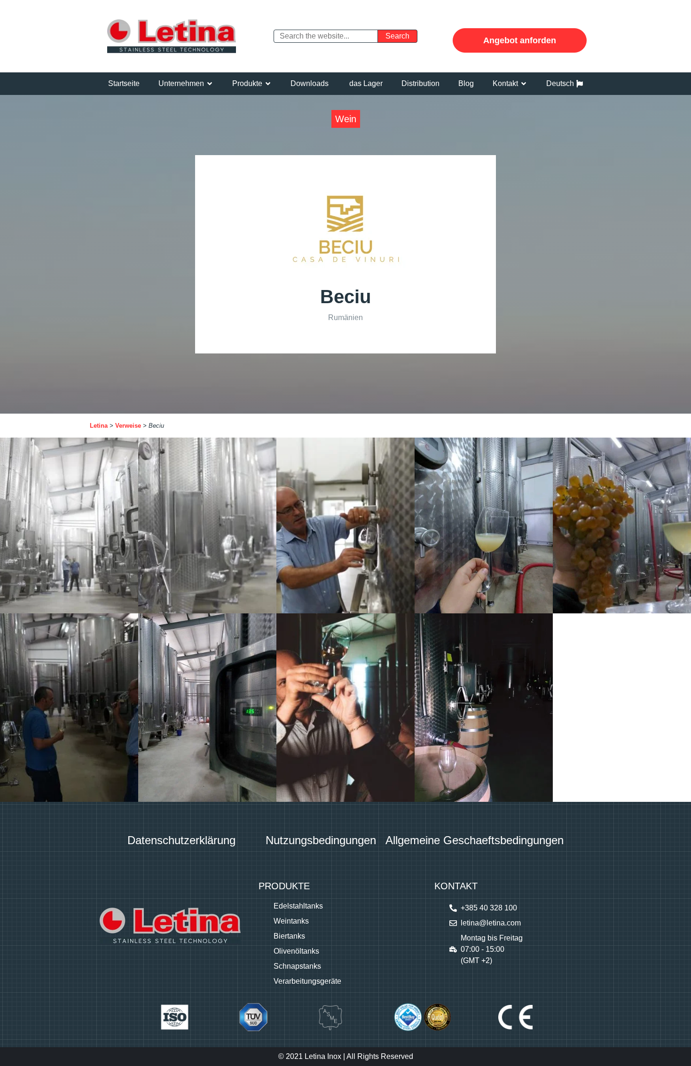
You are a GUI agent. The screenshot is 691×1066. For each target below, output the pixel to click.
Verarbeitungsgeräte (307, 981)
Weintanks (291, 921)
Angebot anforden (519, 40)
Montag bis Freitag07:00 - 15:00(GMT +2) (492, 949)
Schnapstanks (297, 966)
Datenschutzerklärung (181, 840)
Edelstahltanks (298, 906)
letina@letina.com (491, 923)
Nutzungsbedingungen (321, 840)
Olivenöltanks (296, 951)
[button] (186, 83)
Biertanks (289, 936)
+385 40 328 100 (489, 908)
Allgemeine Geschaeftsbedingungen (474, 840)
